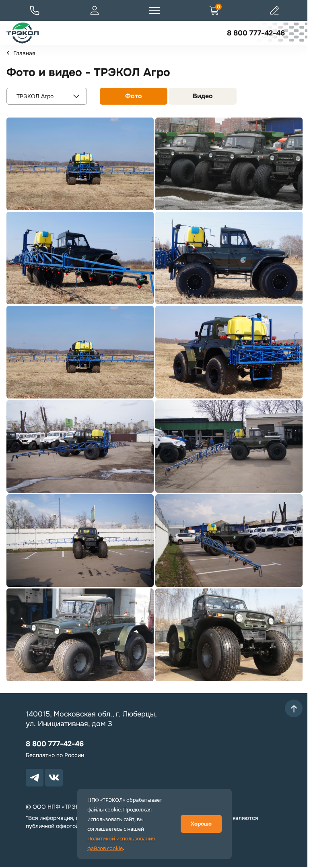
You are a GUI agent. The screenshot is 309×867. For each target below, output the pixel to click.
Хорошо (201, 823)
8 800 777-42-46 (256, 33)
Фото (133, 96)
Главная (24, 53)
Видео (203, 96)
